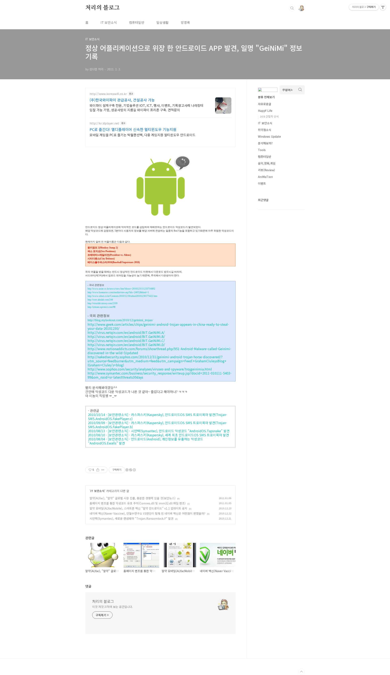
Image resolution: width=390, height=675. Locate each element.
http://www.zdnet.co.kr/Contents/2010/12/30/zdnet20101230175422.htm (122, 296)
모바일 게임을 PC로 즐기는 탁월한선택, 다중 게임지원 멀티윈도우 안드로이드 (142, 134)
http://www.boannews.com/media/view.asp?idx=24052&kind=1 (118, 292)
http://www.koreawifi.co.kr (108, 94)
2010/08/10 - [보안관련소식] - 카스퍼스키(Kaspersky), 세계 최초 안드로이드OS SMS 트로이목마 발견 (158, 434)
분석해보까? (265, 143)
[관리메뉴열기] (383, 7)
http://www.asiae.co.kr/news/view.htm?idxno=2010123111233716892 (121, 288)
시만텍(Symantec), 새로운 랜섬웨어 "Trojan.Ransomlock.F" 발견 (131, 518)
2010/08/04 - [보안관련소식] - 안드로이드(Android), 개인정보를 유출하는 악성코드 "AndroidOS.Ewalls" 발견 (145, 441)
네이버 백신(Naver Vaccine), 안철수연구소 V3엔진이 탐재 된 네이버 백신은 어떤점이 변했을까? (147, 513)
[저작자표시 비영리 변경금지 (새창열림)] (130, 469)
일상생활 (162, 22)
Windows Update (269, 136)
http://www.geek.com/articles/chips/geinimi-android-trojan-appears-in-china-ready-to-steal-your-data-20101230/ (158, 326)
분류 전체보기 (266, 97)
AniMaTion (265, 177)
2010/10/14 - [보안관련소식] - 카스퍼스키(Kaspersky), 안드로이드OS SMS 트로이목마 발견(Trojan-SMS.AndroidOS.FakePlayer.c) (157, 416)
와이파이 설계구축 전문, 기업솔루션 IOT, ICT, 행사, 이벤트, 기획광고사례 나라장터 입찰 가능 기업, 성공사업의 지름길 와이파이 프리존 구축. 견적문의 (146, 107)
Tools (262, 150)
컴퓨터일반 (136, 22)
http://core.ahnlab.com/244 (100, 299)
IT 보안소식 (109, 22)
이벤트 (262, 183)
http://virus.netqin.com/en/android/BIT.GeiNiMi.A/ (126, 332)
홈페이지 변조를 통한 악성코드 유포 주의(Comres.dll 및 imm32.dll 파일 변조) (138, 503)
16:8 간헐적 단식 (269, 116)
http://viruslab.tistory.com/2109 (102, 303)
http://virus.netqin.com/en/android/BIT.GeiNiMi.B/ (126, 336)
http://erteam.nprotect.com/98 (101, 307)
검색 (292, 8)
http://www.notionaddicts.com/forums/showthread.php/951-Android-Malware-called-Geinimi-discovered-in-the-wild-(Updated (159, 350)
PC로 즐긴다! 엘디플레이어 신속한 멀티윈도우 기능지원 (133, 129)
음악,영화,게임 (266, 163)
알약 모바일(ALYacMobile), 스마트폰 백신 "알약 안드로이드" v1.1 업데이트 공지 (138, 508)
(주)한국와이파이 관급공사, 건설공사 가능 (122, 99)
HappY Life (265, 111)
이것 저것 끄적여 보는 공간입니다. (112, 607)
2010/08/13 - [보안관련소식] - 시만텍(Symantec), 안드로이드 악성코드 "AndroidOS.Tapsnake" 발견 (159, 430)
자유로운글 (264, 104)
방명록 (185, 22)
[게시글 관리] (102, 470)
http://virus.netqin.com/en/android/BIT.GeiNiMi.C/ (126, 340)
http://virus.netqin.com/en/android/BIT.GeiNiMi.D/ (126, 344)
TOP (301, 671)
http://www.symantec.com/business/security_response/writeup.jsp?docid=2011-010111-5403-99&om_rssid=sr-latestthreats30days (160, 375)
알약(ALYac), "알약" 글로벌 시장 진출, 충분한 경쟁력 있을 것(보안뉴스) (133, 498)
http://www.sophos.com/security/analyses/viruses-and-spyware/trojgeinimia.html (150, 369)
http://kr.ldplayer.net (104, 123)
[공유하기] (97, 470)
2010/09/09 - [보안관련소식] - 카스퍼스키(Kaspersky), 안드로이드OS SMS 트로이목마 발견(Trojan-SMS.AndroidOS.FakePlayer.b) (157, 424)
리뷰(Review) (266, 170)
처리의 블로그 (102, 8)
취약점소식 (264, 130)
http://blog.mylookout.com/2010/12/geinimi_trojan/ (120, 320)
